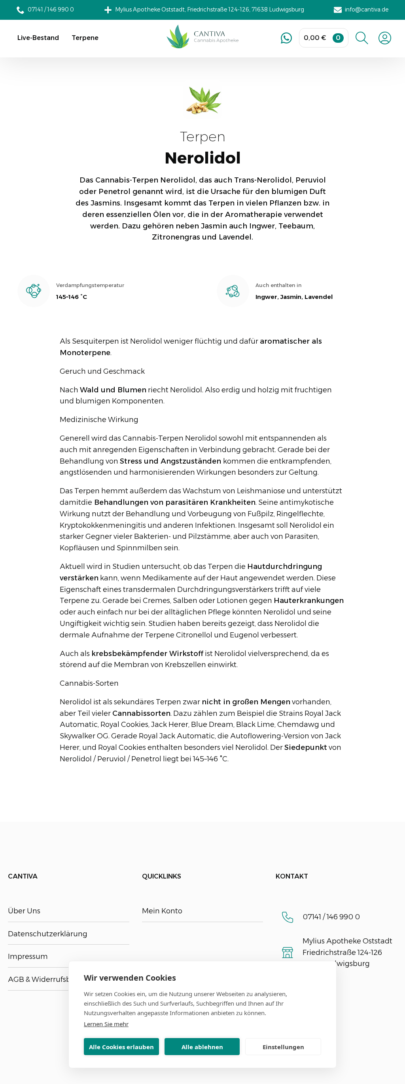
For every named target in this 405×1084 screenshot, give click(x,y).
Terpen (202, 137)
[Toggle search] (362, 38)
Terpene (85, 38)
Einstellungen (283, 1047)
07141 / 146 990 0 (331, 917)
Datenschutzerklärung (47, 934)
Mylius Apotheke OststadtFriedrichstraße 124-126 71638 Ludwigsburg (347, 952)
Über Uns (24, 911)
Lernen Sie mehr (106, 1024)
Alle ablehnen (202, 1047)
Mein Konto (162, 911)
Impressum (28, 956)
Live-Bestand (38, 38)
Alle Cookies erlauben (121, 1047)
